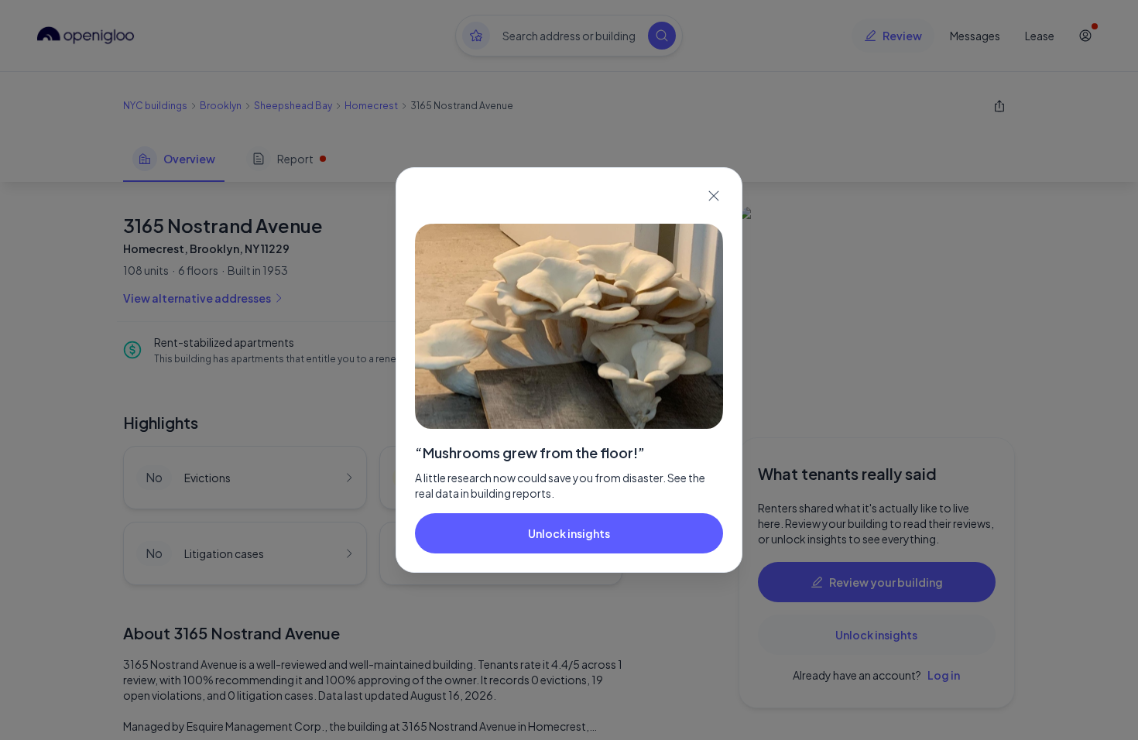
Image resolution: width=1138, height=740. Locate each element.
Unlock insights (569, 533)
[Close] (713, 195)
